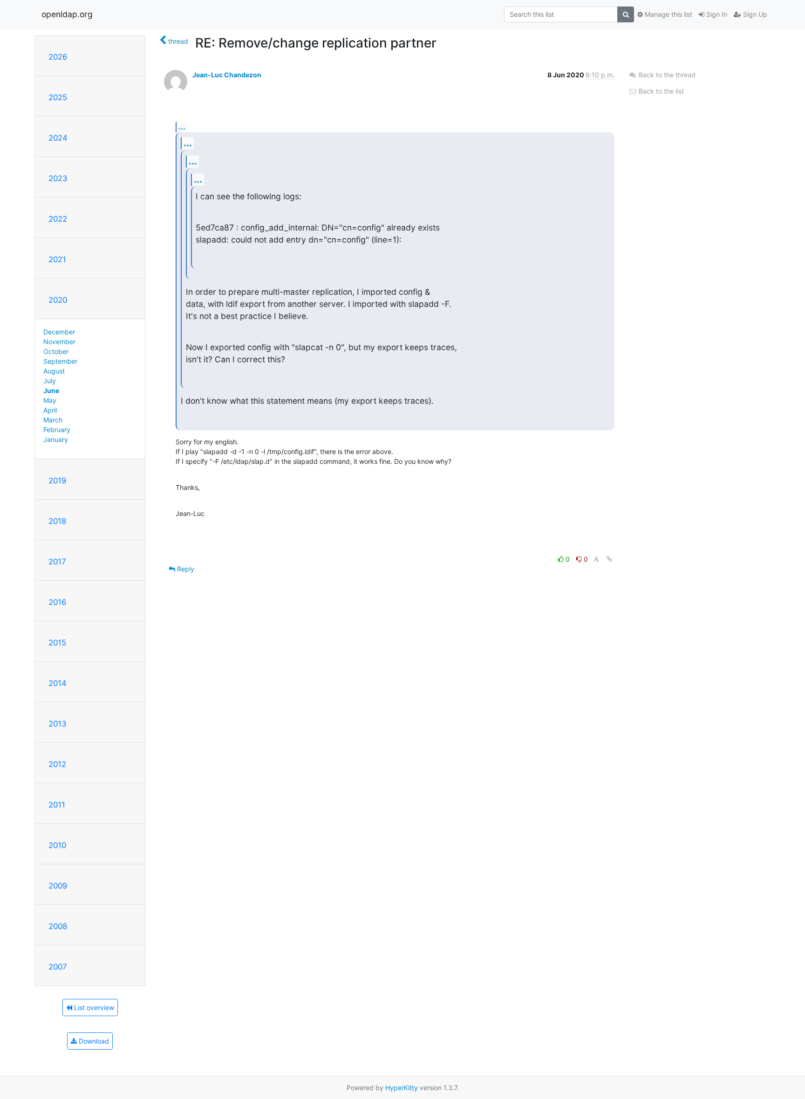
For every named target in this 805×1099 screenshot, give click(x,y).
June (51, 390)
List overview (93, 1007)
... (181, 126)
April (50, 410)
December (59, 332)
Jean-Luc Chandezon (226, 75)
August (54, 371)
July (49, 381)
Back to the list (660, 91)
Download (93, 1041)
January (55, 439)
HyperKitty (401, 1088)
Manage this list (667, 14)
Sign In (715, 14)
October (55, 351)
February (56, 430)
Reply (184, 569)
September (60, 361)
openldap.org (67, 14)
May (49, 400)
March (52, 420)
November (59, 342)
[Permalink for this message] (609, 559)
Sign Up (754, 14)
